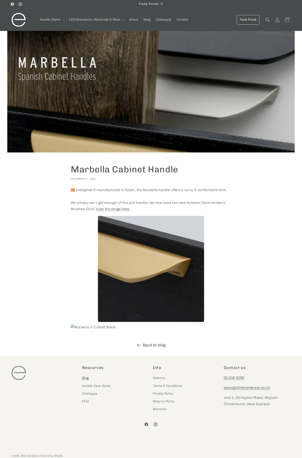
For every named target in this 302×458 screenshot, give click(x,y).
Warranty (159, 409)
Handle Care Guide (96, 386)
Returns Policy (163, 401)
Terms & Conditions (167, 386)
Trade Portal (248, 19)
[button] (52, 19)
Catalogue (89, 393)
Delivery (159, 378)
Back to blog (154, 345)
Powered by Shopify (51, 455)
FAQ (85, 401)
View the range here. (113, 209)
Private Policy (163, 393)
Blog (85, 378)
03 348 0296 (234, 378)
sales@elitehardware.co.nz (247, 388)
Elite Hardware (30, 455)
